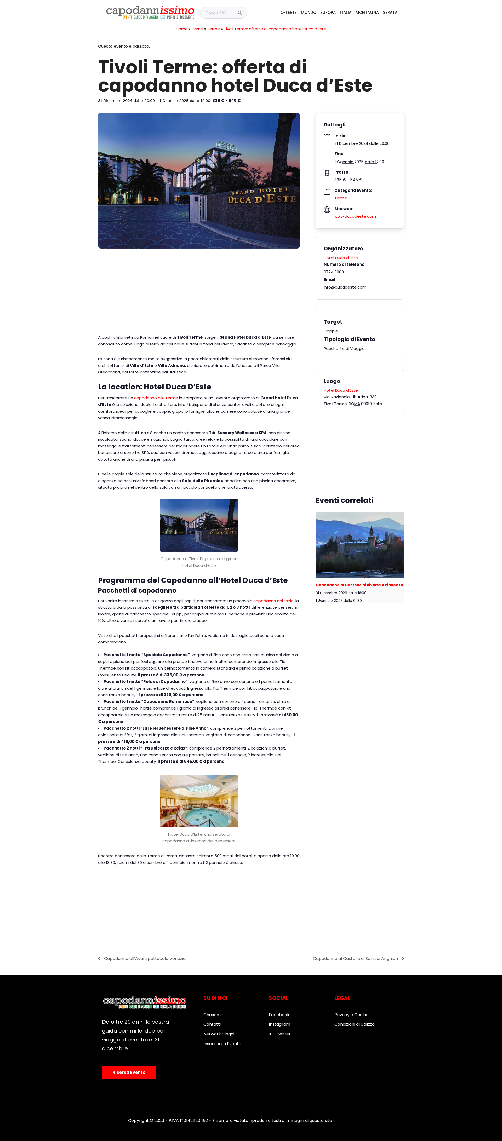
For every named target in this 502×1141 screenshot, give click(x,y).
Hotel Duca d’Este (341, 258)
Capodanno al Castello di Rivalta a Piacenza (359, 584)
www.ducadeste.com (355, 216)
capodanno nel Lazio (273, 600)
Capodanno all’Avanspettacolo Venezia (144, 958)
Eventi (197, 29)
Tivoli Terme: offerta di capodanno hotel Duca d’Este (275, 29)
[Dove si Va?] (239, 13)
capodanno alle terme (156, 398)
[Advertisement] (199, 293)
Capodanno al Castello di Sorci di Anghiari (356, 958)
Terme (213, 29)
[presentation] (360, 545)
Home (182, 29)
